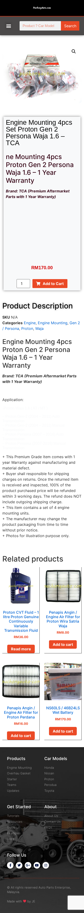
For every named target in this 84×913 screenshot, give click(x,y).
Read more (21, 649)
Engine (30, 322)
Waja (39, 328)
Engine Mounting (52, 322)
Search (70, 25)
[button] (8, 26)
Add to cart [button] (63, 644)
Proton (27, 328)
